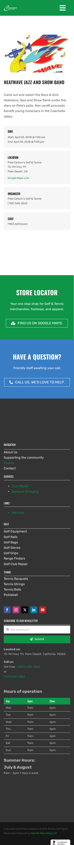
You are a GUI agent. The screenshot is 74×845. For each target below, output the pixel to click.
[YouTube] (42, 609)
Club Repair (20, 486)
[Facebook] (7, 609)
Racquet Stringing (25, 491)
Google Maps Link (18, 177)
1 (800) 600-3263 (28, 667)
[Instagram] (16, 609)
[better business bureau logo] (60, 841)
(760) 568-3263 (14, 676)
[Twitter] (25, 609)
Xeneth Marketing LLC (44, 833)
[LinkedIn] (33, 609)
